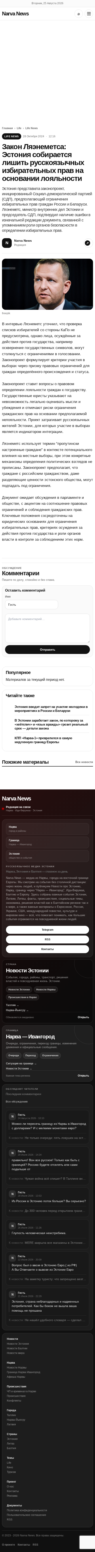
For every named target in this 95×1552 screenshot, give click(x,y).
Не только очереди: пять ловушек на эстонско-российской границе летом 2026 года (55, 1138)
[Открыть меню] (89, 13)
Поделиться (88, 243)
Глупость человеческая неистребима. (39, 1233)
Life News (31, 128)
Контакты (47, 949)
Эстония (12, 1439)
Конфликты (14, 1400)
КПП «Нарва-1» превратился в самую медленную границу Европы (43, 740)
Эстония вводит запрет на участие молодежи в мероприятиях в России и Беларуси (51, 709)
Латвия (11, 1424)
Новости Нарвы (45, 989)
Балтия (11, 1448)
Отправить (47, 649)
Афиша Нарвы (16, 1376)
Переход (30, 1055)
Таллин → (12, 1005)
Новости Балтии (17, 1348)
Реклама (12, 1495)
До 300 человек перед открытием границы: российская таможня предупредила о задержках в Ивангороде (55, 1210)
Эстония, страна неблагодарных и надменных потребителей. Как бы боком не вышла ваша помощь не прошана (45, 1306)
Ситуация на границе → (21, 1063)
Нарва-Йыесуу (16, 1419)
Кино (10, 1467)
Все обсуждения (17, 1101)
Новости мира (16, 1353)
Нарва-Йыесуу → (17, 1010)
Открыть (83, 1017)
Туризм (11, 1472)
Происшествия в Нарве (22, 997)
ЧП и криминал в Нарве (21, 1391)
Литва (10, 1443)
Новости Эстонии (19, 989)
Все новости (84, 762)
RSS (47, 939)
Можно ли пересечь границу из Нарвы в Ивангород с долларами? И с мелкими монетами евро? (49, 1126)
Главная (7, 128)
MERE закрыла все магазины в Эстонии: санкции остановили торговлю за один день (55, 1242)
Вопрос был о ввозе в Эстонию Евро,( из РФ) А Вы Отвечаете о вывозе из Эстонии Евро (44, 1267)
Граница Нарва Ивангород (23, 1372)
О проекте (8, 1544)
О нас (10, 1486)
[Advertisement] (47, 69)
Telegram (47, 929)
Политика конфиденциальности (27, 1510)
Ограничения (50, 1055)
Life (19, 128)
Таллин (11, 1415)
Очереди (13, 1055)
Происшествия (16, 1396)
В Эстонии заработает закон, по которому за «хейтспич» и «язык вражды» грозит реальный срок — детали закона (51, 724)
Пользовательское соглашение (26, 1515)
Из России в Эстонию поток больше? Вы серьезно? (49, 1201)
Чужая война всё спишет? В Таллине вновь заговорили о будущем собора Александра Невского (55, 1178)
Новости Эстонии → (19, 1068)
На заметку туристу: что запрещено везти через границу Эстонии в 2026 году (55, 1279)
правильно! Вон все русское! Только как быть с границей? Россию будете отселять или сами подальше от (46, 1164)
